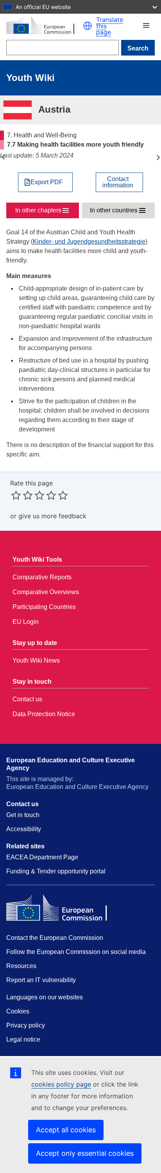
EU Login (26, 621)
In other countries (114, 210)
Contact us (27, 699)
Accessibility (23, 829)
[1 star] (16, 495)
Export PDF (46, 182)
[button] (87, 26)
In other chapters (38, 210)
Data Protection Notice (44, 714)
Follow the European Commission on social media (76, 951)
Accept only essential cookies (85, 1153)
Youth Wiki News (36, 660)
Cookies (17, 1011)
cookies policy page (61, 1084)
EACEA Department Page (42, 857)
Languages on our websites (44, 997)
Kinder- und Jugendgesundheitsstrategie (89, 241)
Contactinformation (117, 182)
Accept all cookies (66, 1130)
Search (137, 48)
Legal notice (23, 1039)
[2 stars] (22, 495)
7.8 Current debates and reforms (158, 157)
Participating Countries (44, 607)
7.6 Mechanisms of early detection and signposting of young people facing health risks (3, 157)
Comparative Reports (42, 577)
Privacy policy (25, 1025)
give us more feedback (52, 516)
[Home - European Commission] (44, 26)
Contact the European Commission (54, 937)
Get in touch (22, 815)
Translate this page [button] (109, 25)
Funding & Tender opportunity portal (56, 871)
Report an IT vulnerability (41, 980)
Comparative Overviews (46, 592)
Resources (21, 966)
